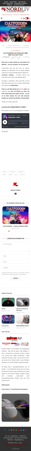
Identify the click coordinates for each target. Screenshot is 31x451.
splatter (22, 174)
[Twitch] (26, 430)
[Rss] (14, 430)
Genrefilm (20, 171)
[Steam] (23, 430)
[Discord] (11, 430)
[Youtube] (18, 430)
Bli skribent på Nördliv (20, 3)
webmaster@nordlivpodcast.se (15, 445)
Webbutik (9, 5)
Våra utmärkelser (8, 3)
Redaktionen (13, 2)
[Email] (21, 430)
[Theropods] (8, 319)
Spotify (21, 89)
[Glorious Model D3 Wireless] (22, 302)
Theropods (5, 326)
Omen (3, 308)
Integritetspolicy (19, 5)
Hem (3, 45)
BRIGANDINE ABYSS (22, 326)
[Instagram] (4, 430)
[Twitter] (9, 430)
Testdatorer (22, 2)
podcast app (6, 91)
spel (16, 174)
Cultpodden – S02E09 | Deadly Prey (15, 226)
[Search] (21, 18)
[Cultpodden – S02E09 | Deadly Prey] (15, 215)
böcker (4, 171)
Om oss (6, 2)
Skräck (10, 174)
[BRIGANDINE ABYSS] (22, 319)
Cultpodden (26, 45)
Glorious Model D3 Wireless (22, 309)
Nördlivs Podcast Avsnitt (14, 45)
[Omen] (8, 302)
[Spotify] (16, 430)
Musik (4, 174)
